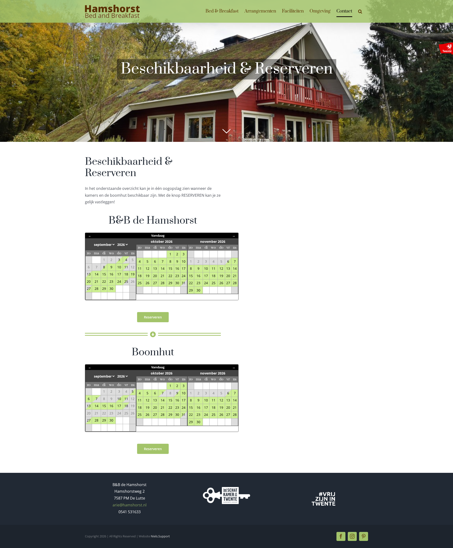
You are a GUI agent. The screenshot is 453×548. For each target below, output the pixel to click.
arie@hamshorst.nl (130, 505)
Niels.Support (160, 536)
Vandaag (157, 235)
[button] (360, 11)
